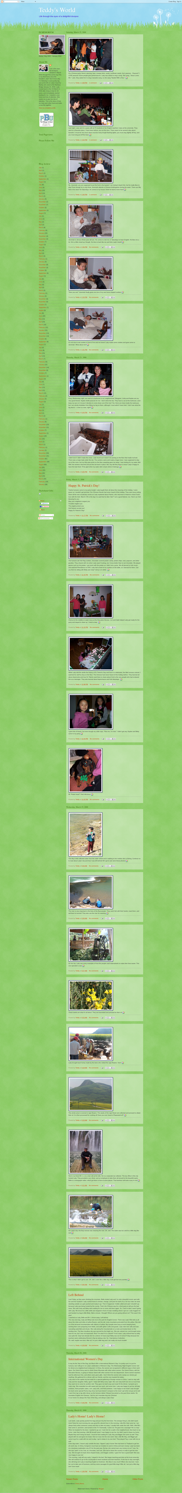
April (40, 170)
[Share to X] (108, 83)
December (42, 202)
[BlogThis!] (106, 83)
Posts (43, 515)
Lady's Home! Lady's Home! (86, 1416)
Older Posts (137, 1479)
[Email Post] (100, 83)
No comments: (94, 247)
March (41, 173)
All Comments (44, 518)
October (41, 176)
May (40, 190)
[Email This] (104, 83)
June (40, 187)
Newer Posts (72, 1479)
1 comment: (93, 83)
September (42, 179)
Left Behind (76, 1295)
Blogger (101, 1489)
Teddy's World (57, 9)
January (41, 199)
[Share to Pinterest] (112, 83)
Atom (43, 510)
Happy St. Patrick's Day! (83, 485)
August (41, 182)
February (42, 230)
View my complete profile (47, 108)
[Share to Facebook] (110, 83)
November (42, 204)
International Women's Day (85, 1359)
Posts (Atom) (79, 1483)
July (40, 167)
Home (105, 1479)
